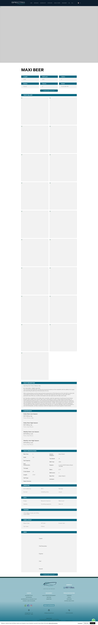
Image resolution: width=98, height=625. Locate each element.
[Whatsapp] (93, 620)
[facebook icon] (28, 605)
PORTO (68, 599)
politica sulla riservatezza (53, 623)
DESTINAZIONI (29, 597)
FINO (71, 599)
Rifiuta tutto (86, 623)
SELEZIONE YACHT (29, 595)
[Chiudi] (96, 623)
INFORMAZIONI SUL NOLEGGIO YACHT (29, 599)
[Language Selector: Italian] (79, 3)
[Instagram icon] (31, 605)
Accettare (92, 623)
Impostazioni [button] (80, 623)
